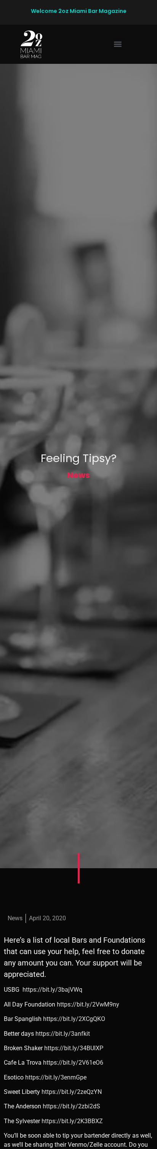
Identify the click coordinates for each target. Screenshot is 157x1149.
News (78, 475)
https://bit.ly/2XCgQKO (74, 1018)
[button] (118, 44)
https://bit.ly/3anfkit (62, 1033)
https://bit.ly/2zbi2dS (71, 1106)
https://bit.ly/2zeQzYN (72, 1091)
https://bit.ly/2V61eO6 (73, 1062)
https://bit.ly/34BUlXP (73, 1048)
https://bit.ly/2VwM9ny (88, 1004)
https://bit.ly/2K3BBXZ (72, 1121)
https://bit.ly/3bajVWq (52, 989)
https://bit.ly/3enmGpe (56, 1077)
